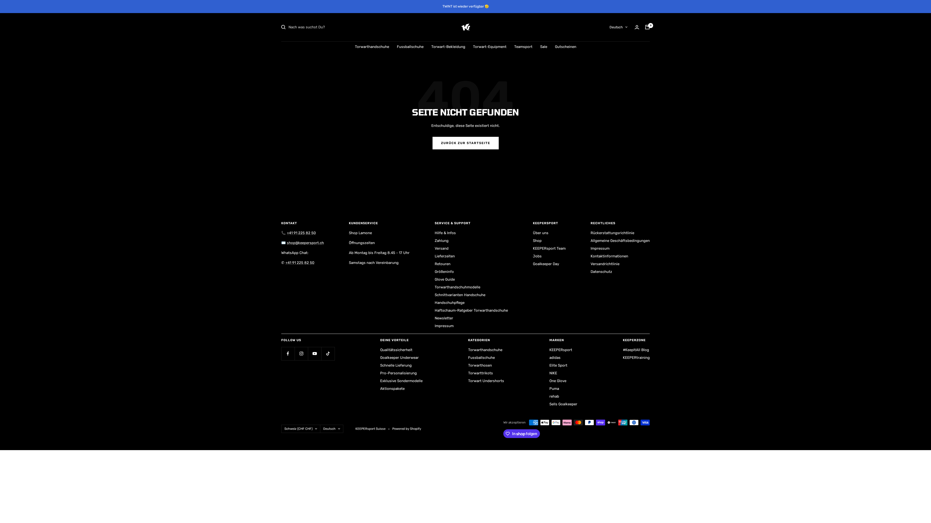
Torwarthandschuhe (372, 47)
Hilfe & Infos (445, 233)
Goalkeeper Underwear (399, 357)
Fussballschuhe (410, 47)
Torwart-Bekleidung (448, 47)
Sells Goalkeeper (563, 404)
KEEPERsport (560, 350)
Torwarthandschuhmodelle (457, 287)
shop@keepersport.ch (305, 243)
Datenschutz (601, 271)
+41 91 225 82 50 (301, 233)
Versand (442, 248)
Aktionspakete (392, 388)
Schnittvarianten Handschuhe (460, 295)
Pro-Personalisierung (398, 373)
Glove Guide (445, 279)
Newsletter (444, 318)
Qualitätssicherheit (396, 350)
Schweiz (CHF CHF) (298, 429)
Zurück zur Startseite (465, 143)
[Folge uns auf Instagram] (301, 353)
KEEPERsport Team (549, 248)
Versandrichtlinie (605, 264)
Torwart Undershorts (486, 381)
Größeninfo (444, 271)
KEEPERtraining (636, 357)
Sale (543, 47)
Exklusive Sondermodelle (401, 381)
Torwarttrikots (480, 373)
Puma (554, 388)
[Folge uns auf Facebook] (288, 353)
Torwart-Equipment (489, 47)
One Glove (557, 381)
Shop (537, 240)
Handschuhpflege (450, 302)
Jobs (537, 256)
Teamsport (523, 47)
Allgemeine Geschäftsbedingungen (620, 240)
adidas (555, 357)
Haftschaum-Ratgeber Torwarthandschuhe (471, 310)
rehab (554, 396)
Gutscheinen (565, 47)
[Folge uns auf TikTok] (328, 353)
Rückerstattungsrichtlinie (612, 233)
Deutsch (616, 27)
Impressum (444, 326)
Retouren (442, 264)
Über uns (540, 233)
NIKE (553, 373)
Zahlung (442, 240)
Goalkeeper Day (546, 264)
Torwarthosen (480, 365)
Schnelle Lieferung (396, 365)
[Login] (637, 27)
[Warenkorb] (647, 27)
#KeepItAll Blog (636, 350)
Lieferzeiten (445, 256)
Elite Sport (558, 365)
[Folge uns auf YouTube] (314, 353)
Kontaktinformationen (609, 256)
